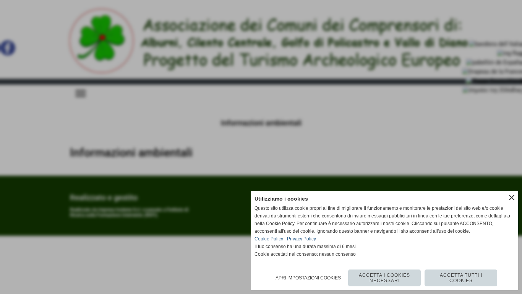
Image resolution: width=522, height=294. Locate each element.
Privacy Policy (301, 239)
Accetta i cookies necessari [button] (384, 278)
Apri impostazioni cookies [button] (308, 278)
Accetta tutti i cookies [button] (461, 278)
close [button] (511, 197)
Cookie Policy (269, 239)
